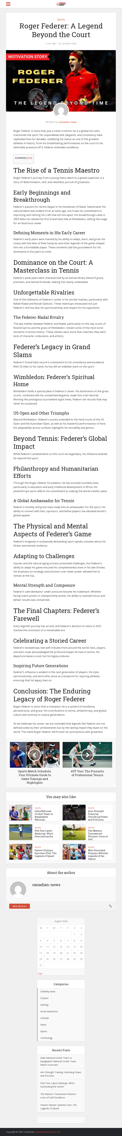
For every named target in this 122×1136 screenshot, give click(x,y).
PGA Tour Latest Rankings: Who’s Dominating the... (44, 833)
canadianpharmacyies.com (48, 1131)
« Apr (39, 973)
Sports (61, 19)
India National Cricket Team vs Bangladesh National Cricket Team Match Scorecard (58, 1061)
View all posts (20, 906)
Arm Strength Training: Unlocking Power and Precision (98, 815)
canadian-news (69, 43)
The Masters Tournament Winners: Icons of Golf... (98, 835)
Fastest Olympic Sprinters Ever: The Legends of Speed (46, 853)
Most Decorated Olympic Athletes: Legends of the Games (98, 854)
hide (29, 157)
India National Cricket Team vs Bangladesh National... (44, 815)
